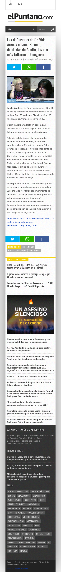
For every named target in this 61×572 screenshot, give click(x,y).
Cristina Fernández (16, 504)
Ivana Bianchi (34, 250)
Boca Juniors (13, 533)
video (10, 512)
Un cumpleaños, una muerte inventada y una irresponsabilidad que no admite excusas (28, 340)
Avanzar (41, 542)
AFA (15, 550)
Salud (48, 533)
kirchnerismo (34, 529)
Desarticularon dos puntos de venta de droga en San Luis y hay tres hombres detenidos (30, 357)
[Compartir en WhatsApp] (29, 69)
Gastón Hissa (14, 525)
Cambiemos (12, 546)
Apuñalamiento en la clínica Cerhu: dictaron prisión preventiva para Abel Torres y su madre (30, 412)
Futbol (42, 500)
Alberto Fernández (31, 517)
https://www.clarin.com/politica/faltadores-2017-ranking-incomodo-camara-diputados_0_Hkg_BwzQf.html (30, 222)
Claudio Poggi (24, 495)
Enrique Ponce (30, 500)
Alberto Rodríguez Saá (18, 491)
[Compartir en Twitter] (14, 69)
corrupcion (27, 533)
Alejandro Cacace (27, 546)
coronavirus (33, 504)
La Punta (27, 508)
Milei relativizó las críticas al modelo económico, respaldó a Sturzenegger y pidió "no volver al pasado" (28, 477)
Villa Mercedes (39, 495)
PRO (9, 550)
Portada (10, 568)
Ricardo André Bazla (17, 529)
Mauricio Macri (14, 500)
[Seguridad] (30, 333)
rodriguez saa (14, 517)
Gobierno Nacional (16, 521)
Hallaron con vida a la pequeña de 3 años (27, 376)
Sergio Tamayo (14, 508)
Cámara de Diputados (17, 250)
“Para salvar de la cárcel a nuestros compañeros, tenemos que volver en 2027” (27, 403)
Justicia (39, 533)
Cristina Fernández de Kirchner (21, 542)
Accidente (42, 546)
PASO (37, 525)
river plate (27, 525)
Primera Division (15, 538)
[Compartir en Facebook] (43, 69)
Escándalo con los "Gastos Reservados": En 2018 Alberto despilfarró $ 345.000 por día (30, 284)
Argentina (29, 538)
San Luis (11, 495)
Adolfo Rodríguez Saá (40, 491)
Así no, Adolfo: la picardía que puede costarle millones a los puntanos (29, 349)
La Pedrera (20, 512)
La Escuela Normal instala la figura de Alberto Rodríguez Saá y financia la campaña (29, 420)
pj (49, 542)
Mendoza (23, 550)
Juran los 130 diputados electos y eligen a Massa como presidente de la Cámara (27, 266)
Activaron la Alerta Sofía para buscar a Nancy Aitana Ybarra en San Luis (29, 383)
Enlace (17, 568)
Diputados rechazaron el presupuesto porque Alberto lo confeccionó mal (28, 275)
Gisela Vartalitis (41, 508)
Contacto (24, 568)
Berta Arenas (28, 247)
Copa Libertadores (35, 512)
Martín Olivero (33, 521)
